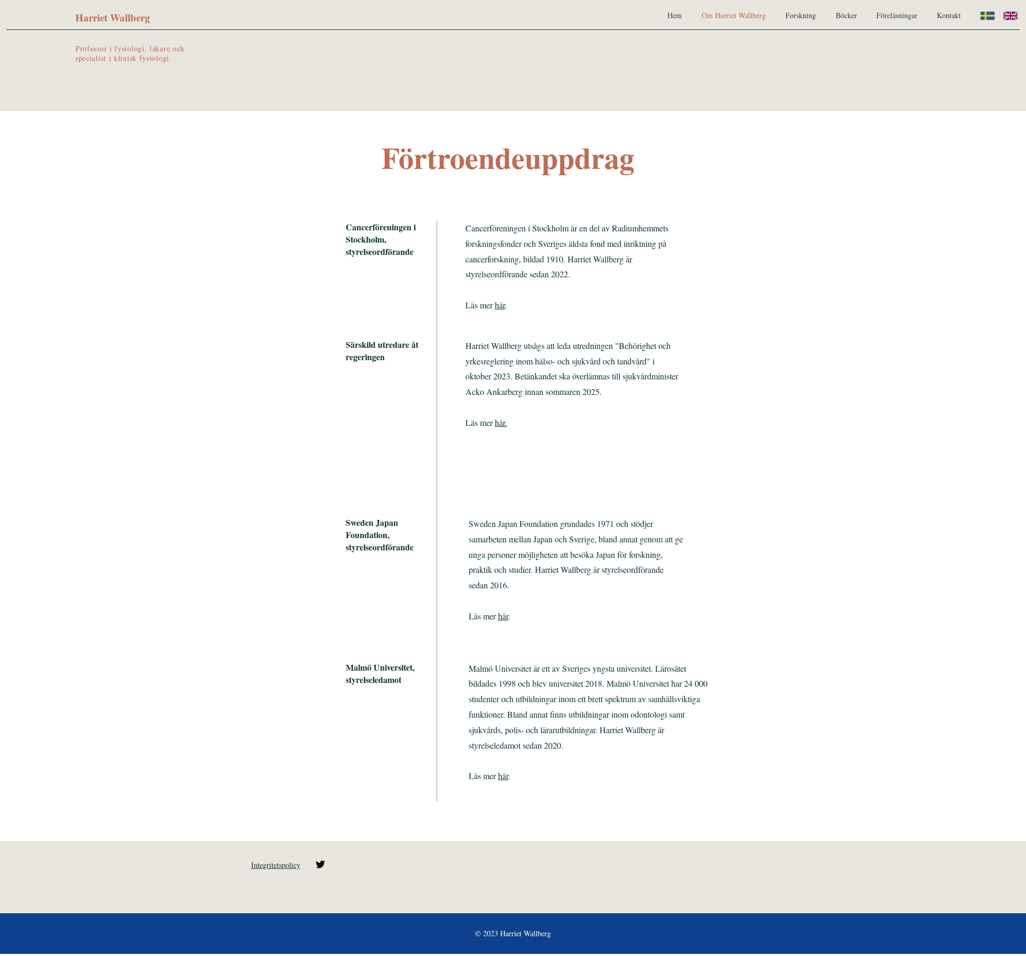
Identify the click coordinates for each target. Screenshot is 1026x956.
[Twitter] (320, 864)
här (500, 304)
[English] (1010, 16)
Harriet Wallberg (112, 17)
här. (501, 422)
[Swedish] (987, 16)
